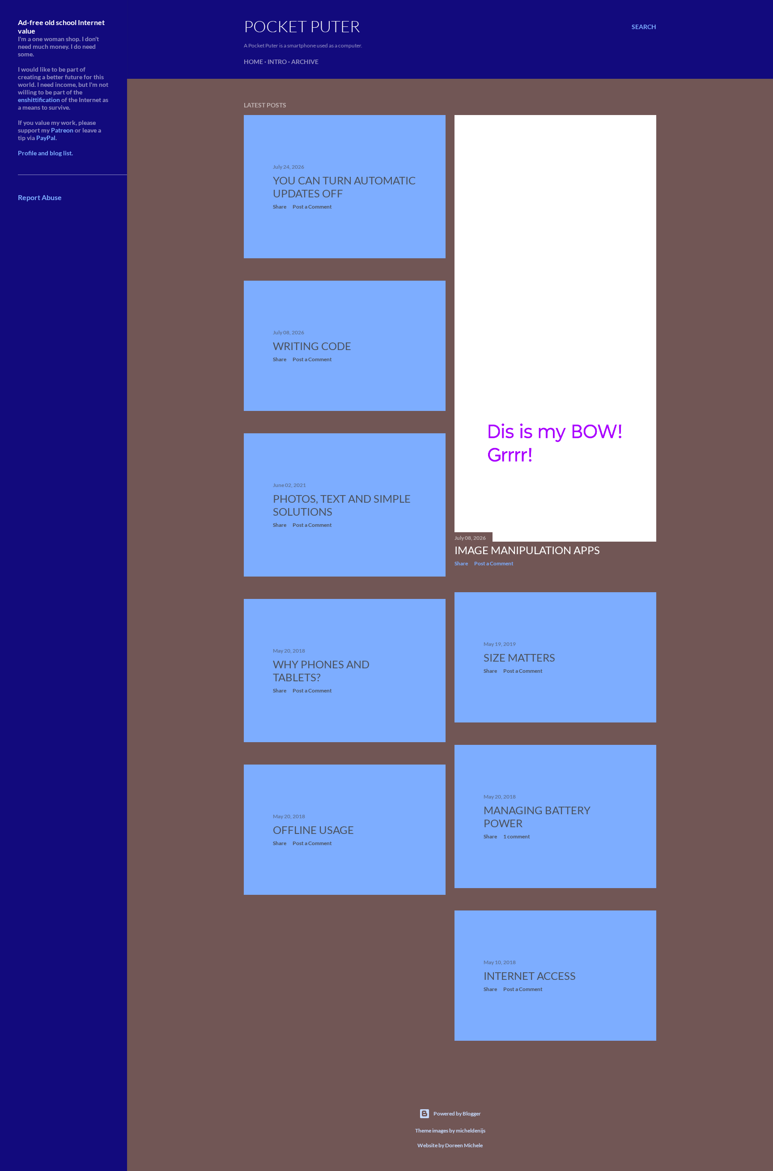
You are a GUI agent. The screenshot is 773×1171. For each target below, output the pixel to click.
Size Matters (519, 657)
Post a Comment (312, 206)
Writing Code (312, 345)
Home (253, 61)
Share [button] (279, 206)
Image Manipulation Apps (527, 549)
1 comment (516, 836)
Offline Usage (313, 829)
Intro (277, 61)
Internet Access (530, 975)
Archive (305, 61)
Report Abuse (40, 197)
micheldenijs (470, 1130)
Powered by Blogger (457, 1113)
